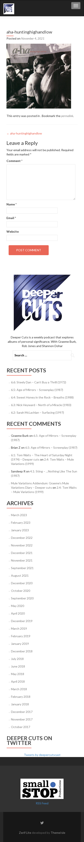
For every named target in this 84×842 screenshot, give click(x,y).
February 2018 (20, 696)
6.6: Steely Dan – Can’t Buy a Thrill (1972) (38, 382)
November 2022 (22, 545)
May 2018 (17, 674)
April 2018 (18, 681)
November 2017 (22, 719)
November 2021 (22, 560)
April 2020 (18, 613)
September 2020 (22, 598)
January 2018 (20, 704)
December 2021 (22, 553)
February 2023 (20, 522)
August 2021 (20, 575)
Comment (14, 161)
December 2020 (22, 583)
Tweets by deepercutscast (42, 755)
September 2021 (22, 568)
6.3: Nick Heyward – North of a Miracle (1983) (41, 405)
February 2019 (20, 636)
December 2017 (22, 712)
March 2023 (19, 515)
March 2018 (19, 689)
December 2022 (22, 537)
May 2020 (17, 606)
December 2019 (22, 621)
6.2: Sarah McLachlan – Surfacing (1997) (37, 412)
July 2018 (17, 659)
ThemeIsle (58, 832)
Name (11, 204)
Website (12, 231)
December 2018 (22, 651)
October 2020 (20, 590)
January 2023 (20, 530)
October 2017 (20, 727)
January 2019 (20, 643)
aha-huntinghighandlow (24, 133)
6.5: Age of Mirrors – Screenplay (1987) (37, 390)
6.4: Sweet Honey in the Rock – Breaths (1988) (42, 397)
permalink (67, 116)
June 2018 (18, 666)
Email (11, 218)
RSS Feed (42, 803)
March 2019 (19, 628)
